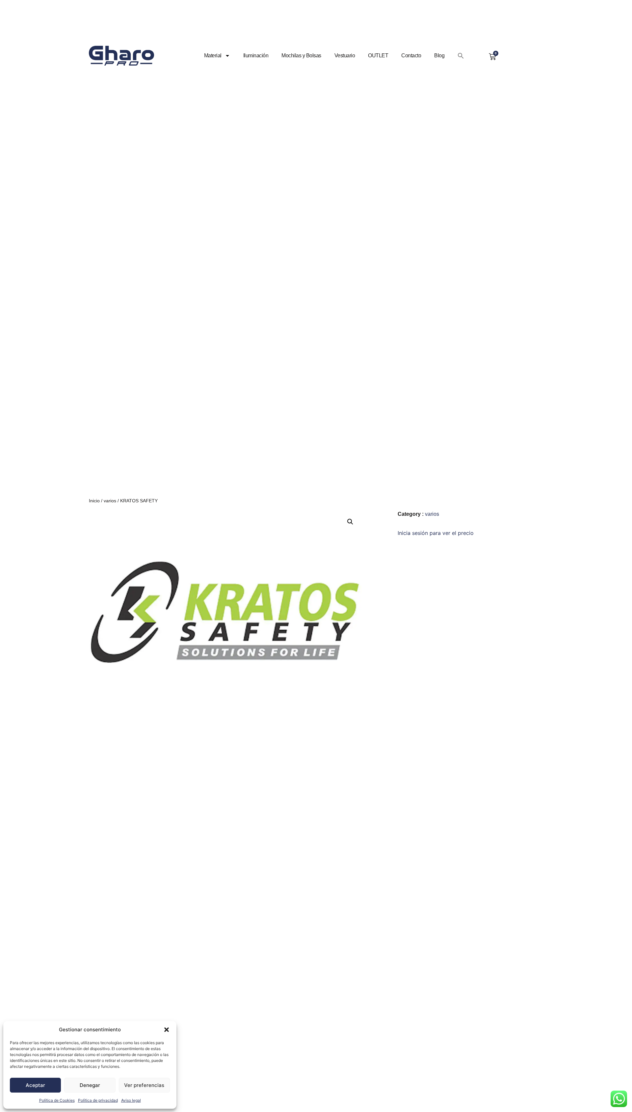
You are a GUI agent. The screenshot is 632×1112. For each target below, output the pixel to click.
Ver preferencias (144, 1085)
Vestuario (344, 55)
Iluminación (256, 55)
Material (213, 55)
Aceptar (35, 1085)
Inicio (94, 500)
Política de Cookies (57, 1100)
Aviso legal (131, 1100)
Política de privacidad (98, 1100)
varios (110, 500)
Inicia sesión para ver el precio (436, 533)
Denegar (90, 1085)
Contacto (411, 55)
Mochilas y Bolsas (301, 55)
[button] (166, 1029)
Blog (439, 55)
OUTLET (378, 55)
